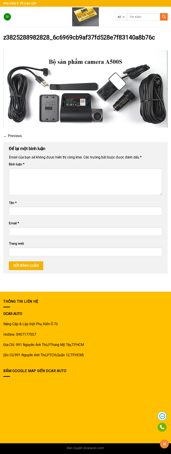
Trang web (16, 244)
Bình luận (16, 164)
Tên (13, 203)
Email (14, 223)
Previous (12, 136)
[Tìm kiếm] (164, 17)
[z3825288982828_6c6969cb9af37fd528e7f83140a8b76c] (85, 88)
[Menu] (7, 17)
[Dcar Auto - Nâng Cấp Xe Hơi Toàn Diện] (85, 17)
